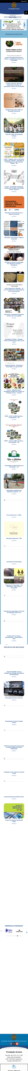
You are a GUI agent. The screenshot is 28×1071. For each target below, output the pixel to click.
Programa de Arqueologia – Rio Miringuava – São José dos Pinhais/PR (14, 586)
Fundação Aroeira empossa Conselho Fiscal (14, 772)
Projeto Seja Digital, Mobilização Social (14, 820)
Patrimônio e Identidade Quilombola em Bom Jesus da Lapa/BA (14, 315)
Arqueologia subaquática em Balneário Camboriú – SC (14, 491)
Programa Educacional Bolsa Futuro (14, 796)
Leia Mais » (14, 62)
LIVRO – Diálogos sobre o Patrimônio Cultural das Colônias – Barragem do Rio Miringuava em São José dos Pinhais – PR (14, 161)
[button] (26, 13)
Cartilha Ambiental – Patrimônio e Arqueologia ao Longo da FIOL (14, 366)
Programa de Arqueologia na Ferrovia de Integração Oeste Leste (14, 611)
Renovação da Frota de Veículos (14, 697)
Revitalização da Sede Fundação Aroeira (14, 722)
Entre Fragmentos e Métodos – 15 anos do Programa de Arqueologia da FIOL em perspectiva (14, 290)
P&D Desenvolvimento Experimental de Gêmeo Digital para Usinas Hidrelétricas (14, 747)
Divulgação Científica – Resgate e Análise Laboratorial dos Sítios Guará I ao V (14, 341)
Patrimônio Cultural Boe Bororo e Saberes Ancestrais (14, 213)
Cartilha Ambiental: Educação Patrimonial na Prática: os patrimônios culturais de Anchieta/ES (14, 85)
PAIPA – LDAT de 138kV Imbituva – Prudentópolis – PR (14, 416)
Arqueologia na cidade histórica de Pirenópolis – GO (14, 466)
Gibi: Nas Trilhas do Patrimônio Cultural (14, 135)
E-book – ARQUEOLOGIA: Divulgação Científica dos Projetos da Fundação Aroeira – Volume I (14, 391)
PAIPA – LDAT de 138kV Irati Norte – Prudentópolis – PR (14, 441)
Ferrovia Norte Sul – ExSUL (14, 515)
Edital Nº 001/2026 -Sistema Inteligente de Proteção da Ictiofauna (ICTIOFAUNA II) (14, 673)
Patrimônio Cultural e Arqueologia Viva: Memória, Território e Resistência (14, 264)
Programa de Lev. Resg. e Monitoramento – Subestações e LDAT (14, 637)
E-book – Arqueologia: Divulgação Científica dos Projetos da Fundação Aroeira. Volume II (14, 188)
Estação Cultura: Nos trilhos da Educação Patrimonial (14, 110)
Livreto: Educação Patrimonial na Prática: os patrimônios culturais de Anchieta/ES (14, 59)
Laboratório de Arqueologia (14, 561)
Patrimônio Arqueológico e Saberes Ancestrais (14, 238)
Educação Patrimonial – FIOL (14, 538)
